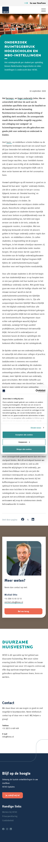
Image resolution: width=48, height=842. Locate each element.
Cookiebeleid (8, 820)
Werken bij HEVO (9, 812)
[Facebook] (22, 519)
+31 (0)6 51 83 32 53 (13, 598)
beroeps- (10, 98)
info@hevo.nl (8, 737)
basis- (9, 142)
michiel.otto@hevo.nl (13, 602)
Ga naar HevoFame (38, 3)
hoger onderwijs (25, 98)
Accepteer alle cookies (24, 435)
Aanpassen (22, 442)
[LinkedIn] (33, 519)
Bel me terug (23, 611)
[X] (28, 519)
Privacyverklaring (9, 816)
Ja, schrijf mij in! (13, 795)
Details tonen (36, 428)
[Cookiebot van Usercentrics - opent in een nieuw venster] (35, 390)
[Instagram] (7, 829)
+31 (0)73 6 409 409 (10, 728)
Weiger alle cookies (24, 449)
